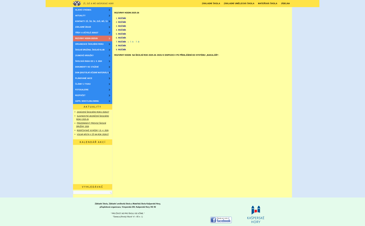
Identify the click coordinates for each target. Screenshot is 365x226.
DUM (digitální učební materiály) (92, 73)
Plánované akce (83, 78)
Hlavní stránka (83, 10)
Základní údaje (83, 27)
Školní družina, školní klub (90, 50)
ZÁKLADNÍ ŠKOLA (211, 3)
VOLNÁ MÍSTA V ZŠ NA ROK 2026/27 (93, 134)
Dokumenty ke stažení (87, 67)
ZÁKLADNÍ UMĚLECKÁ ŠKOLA (239, 3)
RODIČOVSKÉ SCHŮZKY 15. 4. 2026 (93, 130)
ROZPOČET (80, 95)
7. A (132, 42)
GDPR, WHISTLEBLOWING (87, 101)
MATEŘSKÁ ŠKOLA (267, 3)
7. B (137, 42)
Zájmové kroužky (84, 55)
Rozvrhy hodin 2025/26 (86, 38)
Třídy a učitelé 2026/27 (86, 33)
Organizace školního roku (89, 44)
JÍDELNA (285, 3)
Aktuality (80, 16)
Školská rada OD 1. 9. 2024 (88, 61)
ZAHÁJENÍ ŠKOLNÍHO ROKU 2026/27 (93, 112)
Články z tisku (83, 84)
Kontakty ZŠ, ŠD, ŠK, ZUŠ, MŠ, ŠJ (91, 21)
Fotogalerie (82, 90)
